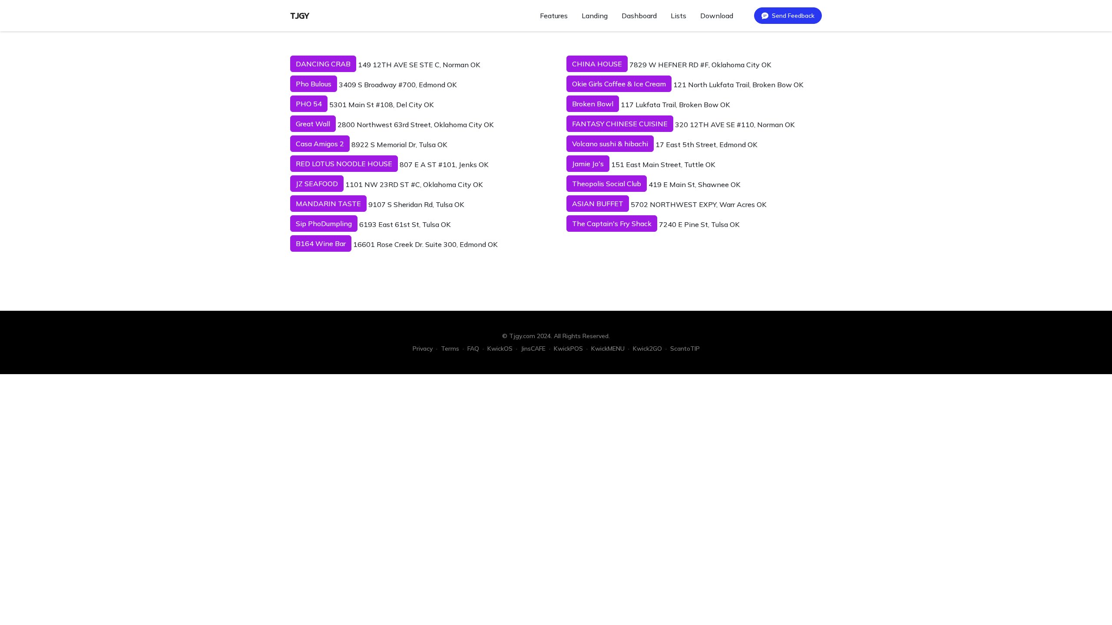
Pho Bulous (313, 83)
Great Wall (313, 123)
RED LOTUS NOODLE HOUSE (344, 163)
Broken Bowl (592, 103)
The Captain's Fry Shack (612, 223)
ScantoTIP (685, 348)
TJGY (300, 15)
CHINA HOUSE (597, 63)
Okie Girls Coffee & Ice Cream (619, 83)
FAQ (473, 348)
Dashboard (639, 15)
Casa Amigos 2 (320, 143)
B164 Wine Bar (321, 243)
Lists (678, 15)
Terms (450, 348)
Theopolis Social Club (606, 183)
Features (554, 15)
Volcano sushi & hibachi (610, 143)
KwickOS (500, 348)
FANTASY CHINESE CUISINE (620, 123)
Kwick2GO (647, 348)
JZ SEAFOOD (317, 183)
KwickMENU (608, 348)
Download (716, 15)
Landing (595, 15)
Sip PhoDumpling (324, 223)
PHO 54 (309, 103)
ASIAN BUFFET (597, 203)
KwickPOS (568, 348)
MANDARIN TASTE (328, 203)
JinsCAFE (533, 348)
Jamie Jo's (588, 163)
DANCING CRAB (323, 63)
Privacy (423, 348)
